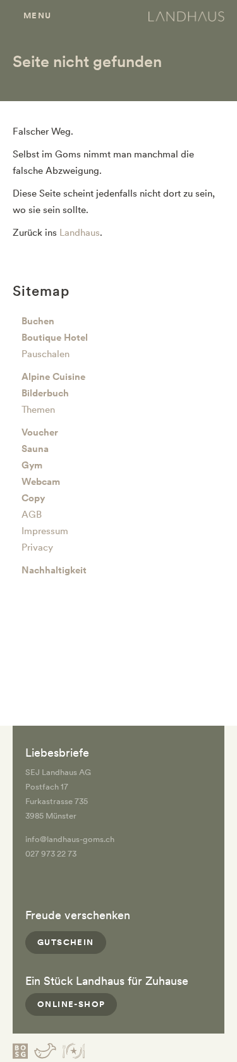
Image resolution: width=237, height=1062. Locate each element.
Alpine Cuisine (53, 376)
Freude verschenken (77, 915)
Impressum (44, 531)
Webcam (40, 481)
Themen (38, 409)
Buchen (37, 321)
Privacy (37, 547)
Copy (33, 498)
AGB (31, 514)
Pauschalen (45, 354)
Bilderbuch (45, 393)
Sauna (35, 449)
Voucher (39, 432)
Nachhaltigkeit (54, 570)
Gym (31, 465)
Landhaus (79, 232)
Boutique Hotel (54, 337)
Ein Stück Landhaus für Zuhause (106, 980)
